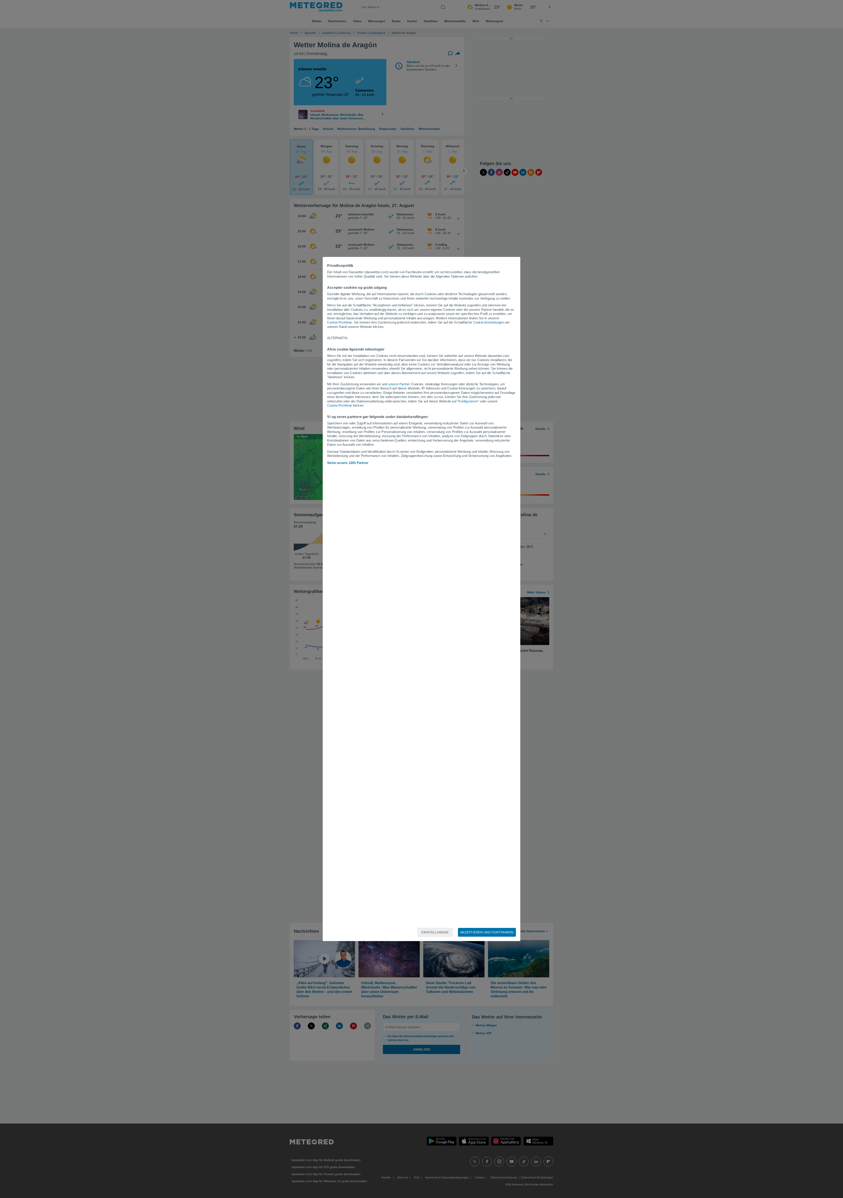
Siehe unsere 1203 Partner (347, 463)
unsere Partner (399, 384)
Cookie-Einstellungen (488, 322)
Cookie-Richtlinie (339, 322)
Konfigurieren (468, 401)
